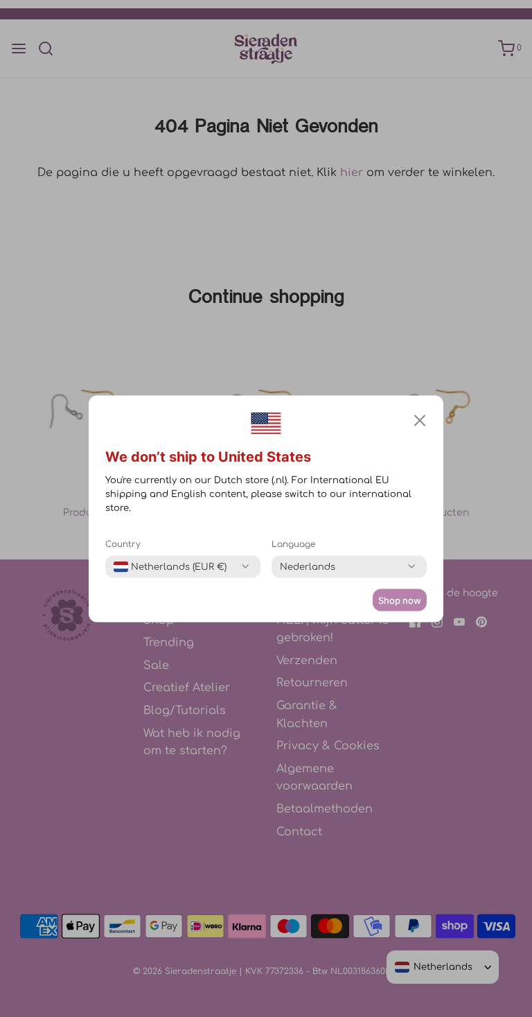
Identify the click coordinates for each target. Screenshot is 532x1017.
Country (123, 543)
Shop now (399, 599)
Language (293, 543)
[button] (420, 420)
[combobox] (170, 566)
